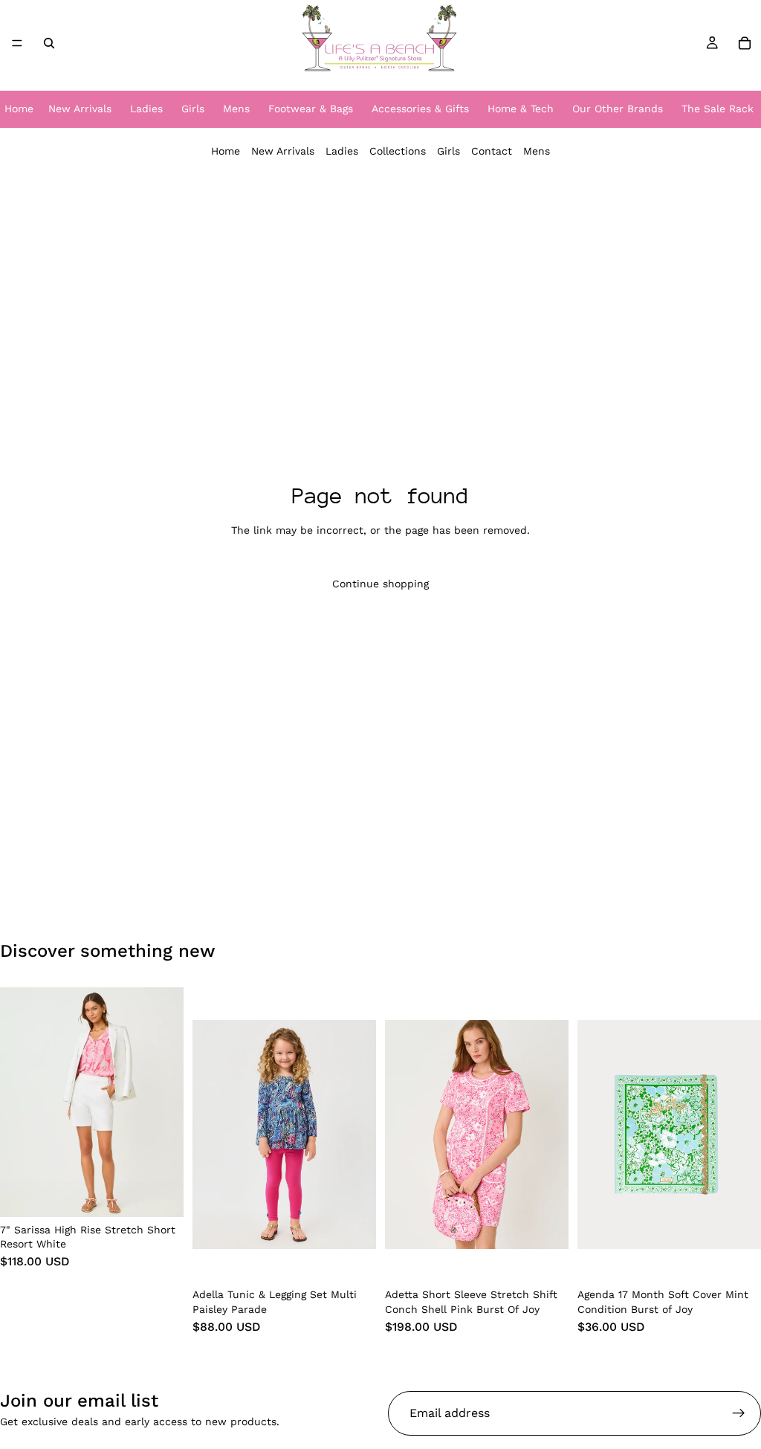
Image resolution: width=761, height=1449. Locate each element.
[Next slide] (167, 1101)
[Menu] (17, 43)
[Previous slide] (16, 1101)
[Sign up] (738, 1413)
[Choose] (160, 1194)
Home (225, 151)
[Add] (738, 1259)
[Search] (49, 43)
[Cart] (744, 43)
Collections (397, 151)
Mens (536, 151)
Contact (491, 151)
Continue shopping (380, 584)
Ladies (342, 151)
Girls (448, 151)
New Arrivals (282, 151)
